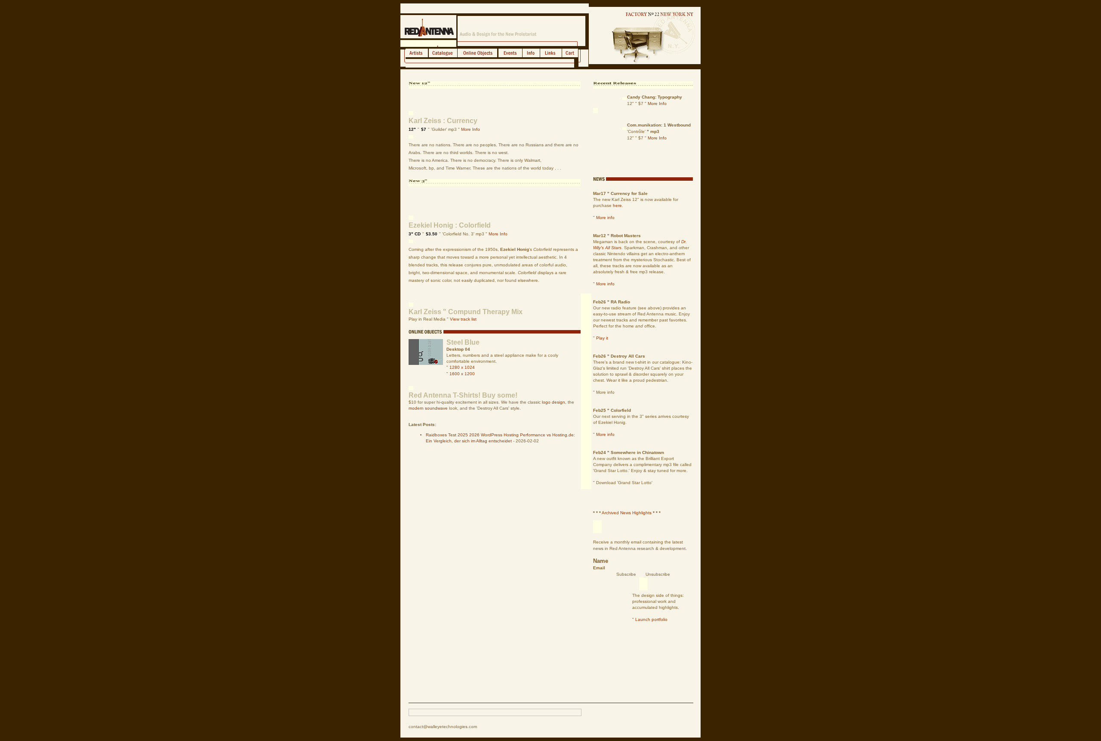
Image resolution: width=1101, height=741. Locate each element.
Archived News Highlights (627, 512)
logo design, (554, 402)
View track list (463, 319)
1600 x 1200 (462, 373)
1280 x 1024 (462, 367)
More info (605, 217)
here (617, 205)
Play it (602, 338)
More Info (470, 129)
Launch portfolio (651, 619)
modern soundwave (428, 408)
